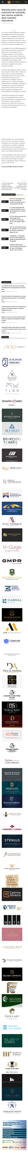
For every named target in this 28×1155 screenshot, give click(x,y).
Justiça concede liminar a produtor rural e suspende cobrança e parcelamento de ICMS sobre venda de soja (7, 186)
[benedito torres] (12, 448)
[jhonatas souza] (12, 821)
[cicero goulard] (12, 1020)
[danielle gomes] (12, 714)
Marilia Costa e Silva (5, 332)
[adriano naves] (12, 1113)
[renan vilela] (12, 661)
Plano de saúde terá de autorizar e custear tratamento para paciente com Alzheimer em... (13, 298)
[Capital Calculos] (12, 1087)
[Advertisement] (14, 124)
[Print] (20, 26)
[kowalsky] (12, 381)
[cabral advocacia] (12, 607)
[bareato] (12, 541)
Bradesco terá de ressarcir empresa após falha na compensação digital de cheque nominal (13, 318)
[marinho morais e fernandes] (12, 874)
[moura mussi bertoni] (12, 594)
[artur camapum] (12, 528)
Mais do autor (20, 194)
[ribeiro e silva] (12, 474)
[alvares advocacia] (12, 900)
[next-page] (5, 254)
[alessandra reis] (12, 954)
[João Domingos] (12, 727)
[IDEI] (14, 355)
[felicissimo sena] (12, 860)
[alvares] (12, 435)
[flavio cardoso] (12, 993)
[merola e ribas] (12, 1060)
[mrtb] (12, 927)
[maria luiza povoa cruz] (12, 688)
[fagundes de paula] (12, 794)
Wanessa (3, 291)
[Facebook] (2, 26)
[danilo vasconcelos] (12, 488)
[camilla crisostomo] (12, 940)
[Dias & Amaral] (12, 674)
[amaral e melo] (12, 914)
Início (2, 6)
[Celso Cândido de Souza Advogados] (12, 887)
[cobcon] (12, 647)
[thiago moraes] (12, 967)
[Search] (26, 2)
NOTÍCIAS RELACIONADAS (8, 194)
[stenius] (12, 847)
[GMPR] (12, 568)
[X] (6, 26)
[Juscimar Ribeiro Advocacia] (12, 368)
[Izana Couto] (12, 754)
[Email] (16, 26)
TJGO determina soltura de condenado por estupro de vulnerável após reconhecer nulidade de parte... (13, 308)
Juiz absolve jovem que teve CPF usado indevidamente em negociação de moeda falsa (13, 287)
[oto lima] (12, 1100)
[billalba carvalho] (12, 980)
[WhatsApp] (13, 26)
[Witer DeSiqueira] (12, 514)
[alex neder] (12, 1007)
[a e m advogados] (12, 634)
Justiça (6, 6)
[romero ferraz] (12, 421)
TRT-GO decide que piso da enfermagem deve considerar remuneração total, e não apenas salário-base (18, 220)
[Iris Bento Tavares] (12, 461)
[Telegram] (23, 26)
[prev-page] (2, 254)
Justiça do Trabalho (13, 6)
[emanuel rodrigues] (12, 501)
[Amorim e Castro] (12, 408)
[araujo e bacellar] (12, 1073)
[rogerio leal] (12, 581)
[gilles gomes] (12, 1047)
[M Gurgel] (12, 554)
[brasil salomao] (12, 1033)
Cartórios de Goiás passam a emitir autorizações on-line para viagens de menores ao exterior (20, 186)
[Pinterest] (9, 26)
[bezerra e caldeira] (12, 807)
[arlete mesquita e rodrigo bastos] (12, 741)
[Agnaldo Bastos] (12, 621)
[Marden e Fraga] (12, 834)
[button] (2, 2)
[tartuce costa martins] (12, 767)
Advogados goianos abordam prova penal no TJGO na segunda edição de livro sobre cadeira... (13, 329)
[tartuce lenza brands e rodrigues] (12, 395)
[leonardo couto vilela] (12, 701)
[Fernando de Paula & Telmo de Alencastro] (12, 781)
